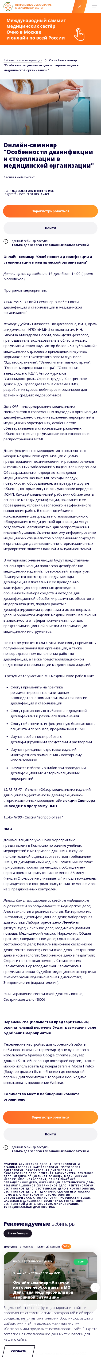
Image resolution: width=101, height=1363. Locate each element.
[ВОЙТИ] (79, 6)
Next (95, 1287)
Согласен (18, 1351)
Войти (80, 6)
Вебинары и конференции (23, 60)
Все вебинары (18, 1233)
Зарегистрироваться (50, 211)
